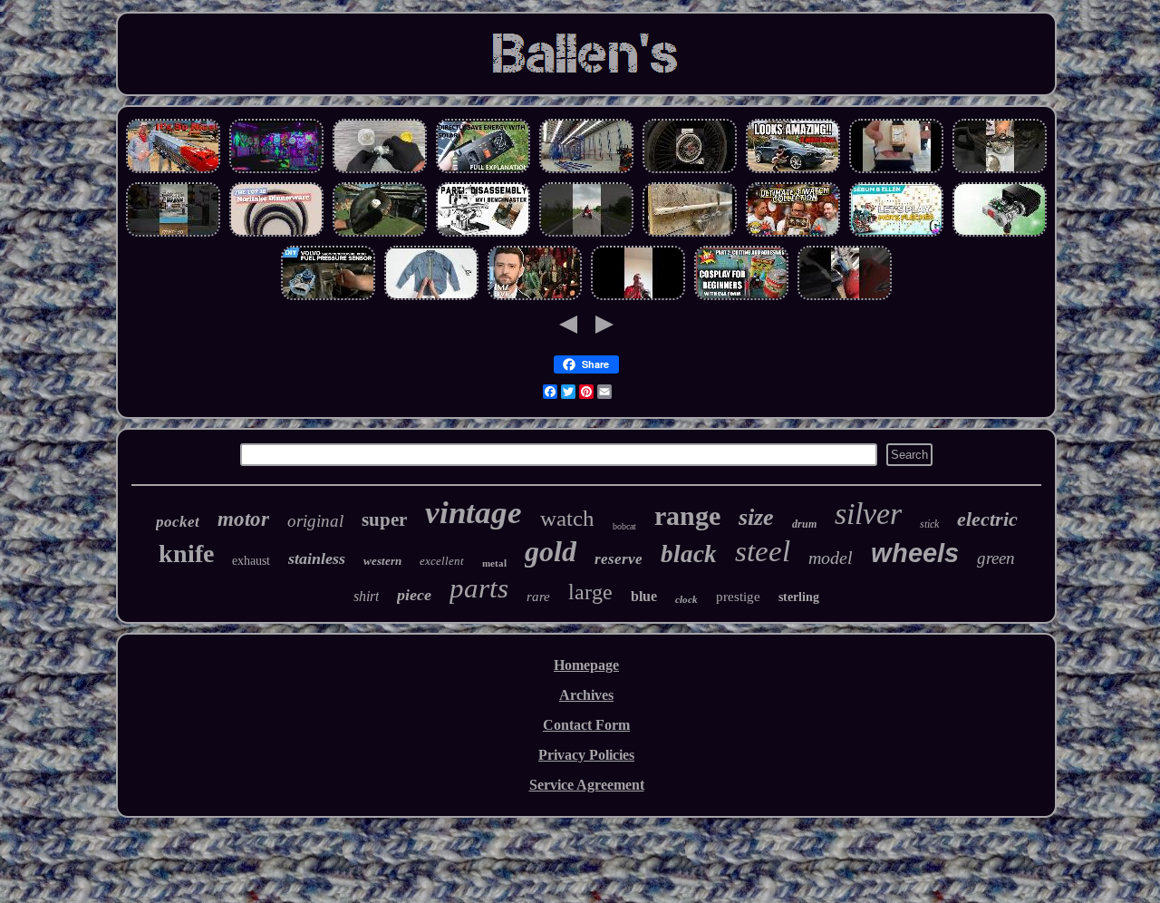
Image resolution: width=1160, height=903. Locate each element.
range (687, 515)
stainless (316, 558)
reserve (618, 559)
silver (868, 513)
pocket (177, 521)
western (382, 561)
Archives (586, 695)
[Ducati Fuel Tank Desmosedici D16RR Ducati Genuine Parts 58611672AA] (586, 234)
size (756, 517)
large (590, 592)
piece (414, 595)
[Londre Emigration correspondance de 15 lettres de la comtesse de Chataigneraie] (896, 234)
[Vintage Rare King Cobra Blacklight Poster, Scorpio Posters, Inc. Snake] (276, 171)
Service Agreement (586, 784)
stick (929, 524)
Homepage (586, 665)
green (996, 558)
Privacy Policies (586, 754)
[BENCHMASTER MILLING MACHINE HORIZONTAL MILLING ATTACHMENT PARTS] (483, 234)
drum (804, 524)
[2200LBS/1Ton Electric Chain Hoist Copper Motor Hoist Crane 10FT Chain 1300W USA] (999, 234)
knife (186, 553)
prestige (738, 596)
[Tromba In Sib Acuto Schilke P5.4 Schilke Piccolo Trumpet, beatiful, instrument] (638, 298)
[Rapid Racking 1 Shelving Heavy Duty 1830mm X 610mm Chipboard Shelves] (586, 171)
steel (762, 551)
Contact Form (586, 725)
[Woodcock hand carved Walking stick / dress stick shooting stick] (690, 234)
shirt (366, 596)
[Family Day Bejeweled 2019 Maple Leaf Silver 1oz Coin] (380, 171)
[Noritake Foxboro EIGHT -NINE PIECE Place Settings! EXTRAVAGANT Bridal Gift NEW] (276, 234)
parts (479, 588)
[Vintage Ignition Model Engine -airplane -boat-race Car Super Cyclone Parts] (173, 234)
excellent (442, 561)
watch (567, 518)
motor (243, 519)
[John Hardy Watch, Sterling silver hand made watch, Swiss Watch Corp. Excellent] (793, 234)
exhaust (251, 561)
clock (686, 599)
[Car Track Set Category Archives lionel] (173, 171)
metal (494, 563)
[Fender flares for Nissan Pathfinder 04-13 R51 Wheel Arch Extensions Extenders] (793, 171)
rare (538, 596)
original (315, 520)
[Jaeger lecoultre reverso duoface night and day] (896, 171)
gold (550, 551)
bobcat (624, 526)
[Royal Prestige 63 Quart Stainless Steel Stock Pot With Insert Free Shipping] (999, 171)
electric (987, 519)
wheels (915, 553)
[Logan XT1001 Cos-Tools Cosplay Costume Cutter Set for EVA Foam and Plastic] (741, 298)
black (689, 554)
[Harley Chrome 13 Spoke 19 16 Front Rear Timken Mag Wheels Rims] (690, 171)
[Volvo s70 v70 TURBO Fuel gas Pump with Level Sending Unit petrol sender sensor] (328, 298)
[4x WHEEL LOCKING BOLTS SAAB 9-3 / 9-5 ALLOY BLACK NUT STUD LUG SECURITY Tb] (844, 298)
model (830, 558)
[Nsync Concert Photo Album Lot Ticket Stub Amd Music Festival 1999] (535, 298)
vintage (473, 512)
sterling (798, 597)
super (384, 519)
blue (644, 596)
